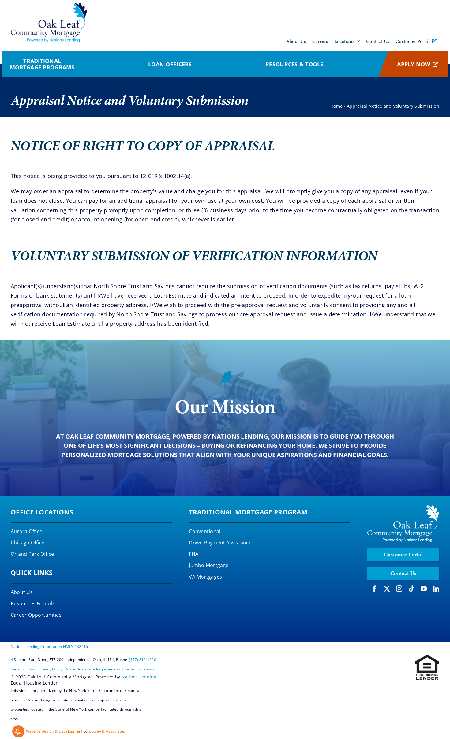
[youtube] (424, 589)
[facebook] (374, 589)
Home (336, 106)
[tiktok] (411, 589)
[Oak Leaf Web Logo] (49, 5)
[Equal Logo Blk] (427, 657)
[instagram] (399, 589)
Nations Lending (139, 677)
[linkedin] (436, 589)
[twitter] (387, 589)
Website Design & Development (54, 731)
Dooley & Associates (107, 731)
